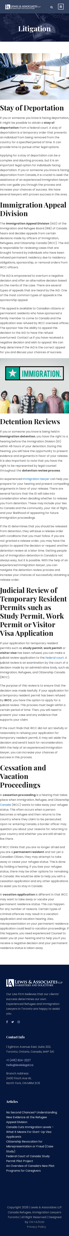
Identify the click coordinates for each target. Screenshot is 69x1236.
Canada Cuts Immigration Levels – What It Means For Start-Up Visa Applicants (30, 1132)
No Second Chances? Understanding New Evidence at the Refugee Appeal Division (31, 1117)
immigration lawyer (36, 479)
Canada (5, 805)
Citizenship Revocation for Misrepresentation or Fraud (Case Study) (29, 1146)
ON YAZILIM (36, 1222)
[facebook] (7, 1022)
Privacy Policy (36, 1227)
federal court (54, 658)
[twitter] (12, 1022)
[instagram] (19, 1022)
